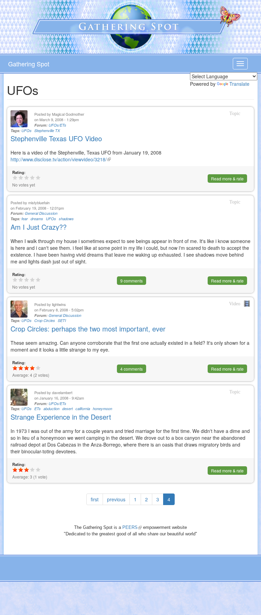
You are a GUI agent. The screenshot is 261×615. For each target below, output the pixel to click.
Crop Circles (44, 320)
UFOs (26, 130)
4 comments (131, 369)
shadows (66, 218)
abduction (51, 408)
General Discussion (41, 213)
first (95, 499)
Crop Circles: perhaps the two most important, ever (88, 329)
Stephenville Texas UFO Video (56, 138)
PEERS (132, 527)
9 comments (131, 281)
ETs (37, 408)
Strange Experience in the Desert (61, 417)
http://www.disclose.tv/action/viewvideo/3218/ (61, 159)
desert (67, 408)
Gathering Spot (28, 63)
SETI (62, 320)
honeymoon (102, 408)
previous (116, 499)
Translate (239, 83)
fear (24, 218)
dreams (37, 218)
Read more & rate (227, 178)
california (82, 408)
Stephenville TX (47, 130)
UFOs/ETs (57, 125)
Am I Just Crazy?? (39, 227)
